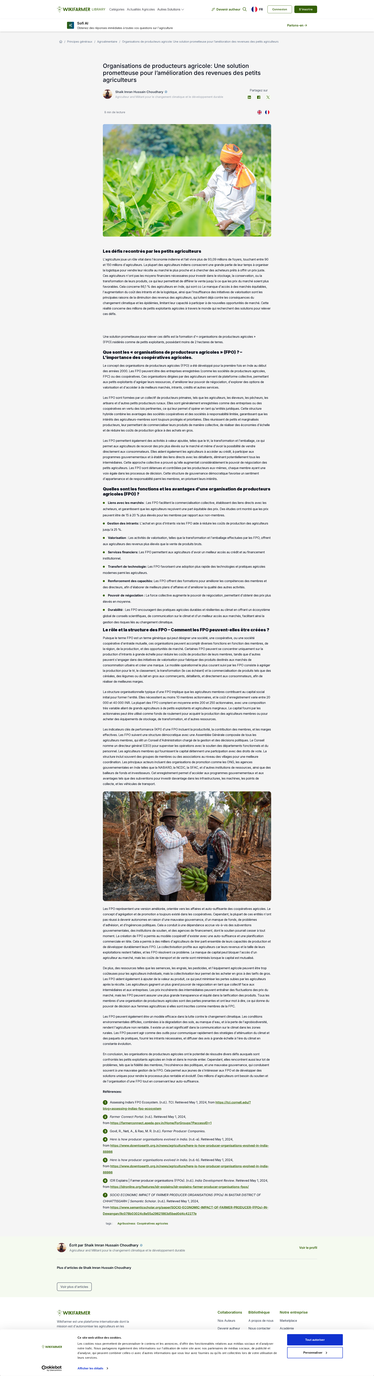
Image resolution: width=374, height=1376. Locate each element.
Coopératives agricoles (152, 1223)
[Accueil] (60, 42)
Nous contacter (259, 1328)
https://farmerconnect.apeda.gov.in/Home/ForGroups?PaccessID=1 (161, 1123)
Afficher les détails (90, 1368)
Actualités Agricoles (141, 9)
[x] (268, 97)
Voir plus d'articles (74, 1287)
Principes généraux (79, 41)
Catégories (116, 9)
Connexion (279, 9)
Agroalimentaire (107, 41)
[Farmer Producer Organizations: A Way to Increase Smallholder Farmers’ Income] (259, 112)
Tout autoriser (315, 1339)
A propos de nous (260, 1321)
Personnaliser (312, 1352)
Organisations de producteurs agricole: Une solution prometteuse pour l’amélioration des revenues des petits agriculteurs (200, 41)
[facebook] (259, 97)
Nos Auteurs (226, 1321)
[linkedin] (249, 97)
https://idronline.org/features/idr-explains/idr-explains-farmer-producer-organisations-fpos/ (179, 1187)
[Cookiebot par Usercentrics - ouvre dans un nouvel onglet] (52, 1368)
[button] (257, 9)
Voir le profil (308, 1248)
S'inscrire (305, 9)
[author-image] (61, 1247)
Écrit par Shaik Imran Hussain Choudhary (103, 1245)
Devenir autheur (228, 9)
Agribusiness (126, 1223)
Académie (287, 1328)
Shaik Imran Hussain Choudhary (139, 92)
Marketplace (288, 1321)
